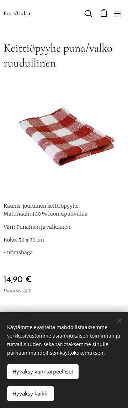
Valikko (117, 13)
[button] (88, 13)
